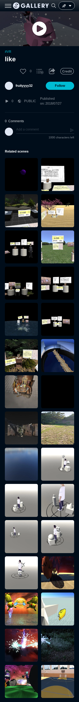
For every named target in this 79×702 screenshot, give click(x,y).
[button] (53, 5)
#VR (8, 51)
